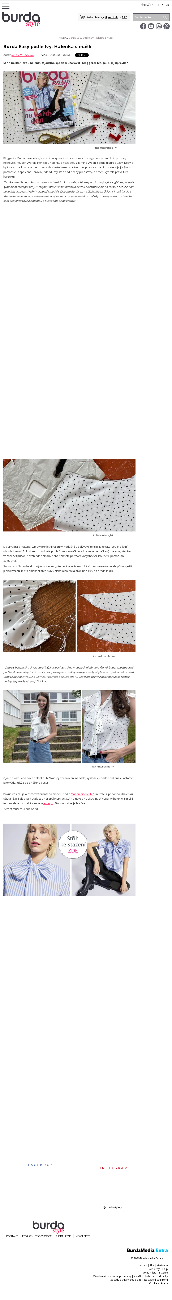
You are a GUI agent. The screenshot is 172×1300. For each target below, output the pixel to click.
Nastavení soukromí (156, 1280)
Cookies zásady (158, 1283)
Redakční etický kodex (37, 1236)
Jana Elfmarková (22, 55)
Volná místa (149, 1272)
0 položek (111, 17)
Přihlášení (147, 5)
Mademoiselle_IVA (82, 794)
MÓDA (63, 38)
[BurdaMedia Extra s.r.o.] (147, 1251)
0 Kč (124, 17)
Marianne (162, 1265)
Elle (152, 1265)
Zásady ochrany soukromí (125, 1280)
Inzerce (163, 1272)
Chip (165, 1269)
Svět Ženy (154, 1269)
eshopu (48, 803)
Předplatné (63, 1236)
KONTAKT (12, 1236)
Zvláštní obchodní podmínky (151, 1276)
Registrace (164, 5)
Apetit (143, 1265)
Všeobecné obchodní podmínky (112, 1276)
